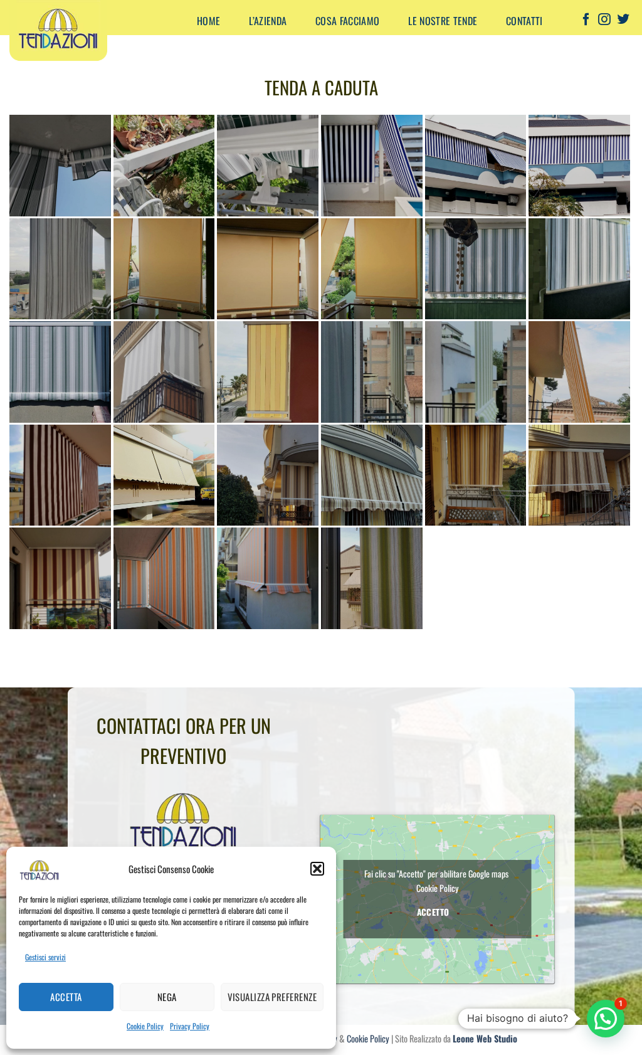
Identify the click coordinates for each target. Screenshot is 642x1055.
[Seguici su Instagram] (604, 20)
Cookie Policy (145, 1026)
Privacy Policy (189, 1026)
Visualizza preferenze (272, 997)
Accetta (66, 997)
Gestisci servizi (45, 957)
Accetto (433, 912)
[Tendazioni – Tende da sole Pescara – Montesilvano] (90, 31)
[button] (317, 868)
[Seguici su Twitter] (623, 20)
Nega (167, 997)
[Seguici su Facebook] (586, 20)
